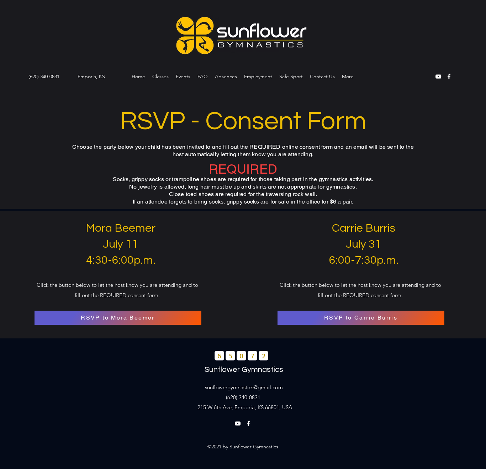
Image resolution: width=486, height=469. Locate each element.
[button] (160, 76)
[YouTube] (438, 76)
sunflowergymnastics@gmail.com (244, 387)
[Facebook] (449, 76)
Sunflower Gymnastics (244, 369)
